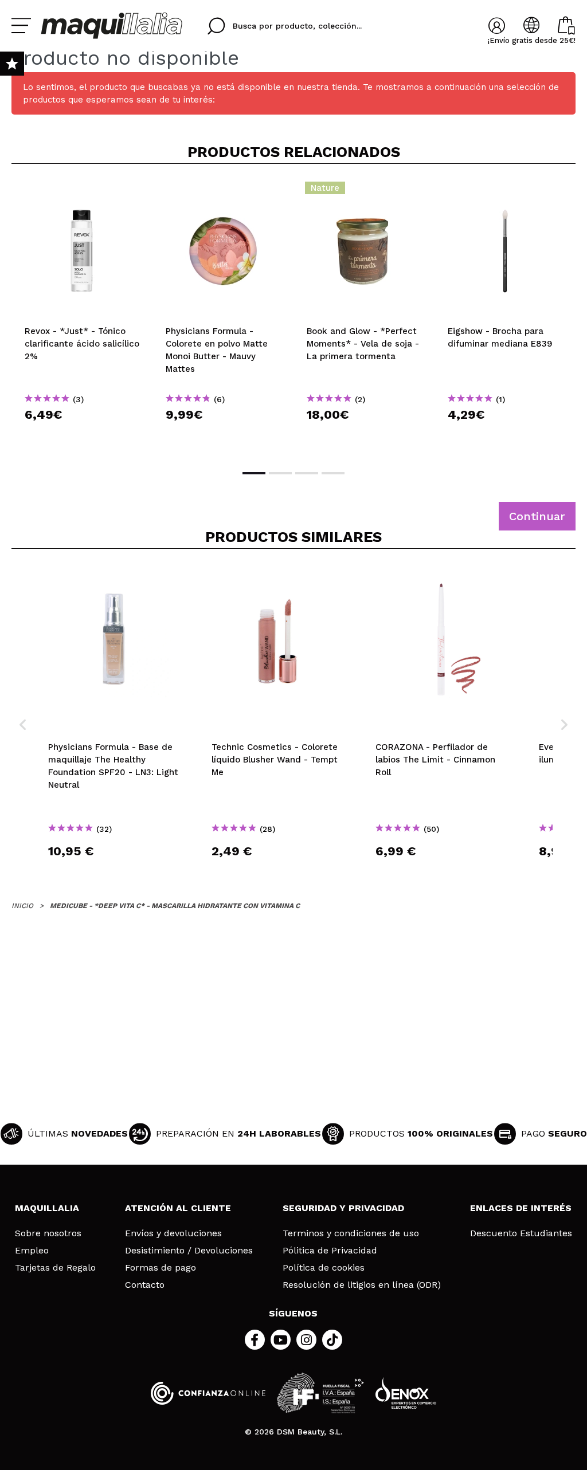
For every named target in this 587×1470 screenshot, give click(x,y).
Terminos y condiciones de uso (351, 1233)
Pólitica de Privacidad (330, 1250)
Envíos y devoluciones (173, 1233)
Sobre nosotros (48, 1233)
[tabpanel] (82, 315)
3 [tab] (306, 473)
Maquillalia (47, 1207)
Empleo (32, 1250)
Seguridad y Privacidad (343, 1207)
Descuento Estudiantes (521, 1233)
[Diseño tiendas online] (405, 1393)
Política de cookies (324, 1267)
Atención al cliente (178, 1207)
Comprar (82, 435)
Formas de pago (160, 1267)
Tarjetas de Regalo (55, 1267)
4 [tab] (333, 473)
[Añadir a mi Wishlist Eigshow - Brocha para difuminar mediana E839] (505, 191)
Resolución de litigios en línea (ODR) (362, 1285)
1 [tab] (253, 473)
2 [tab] (280, 473)
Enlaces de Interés (521, 1207)
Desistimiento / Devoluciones (189, 1250)
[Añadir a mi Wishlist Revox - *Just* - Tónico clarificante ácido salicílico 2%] (82, 191)
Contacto (145, 1285)
